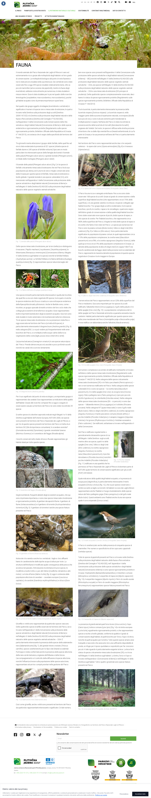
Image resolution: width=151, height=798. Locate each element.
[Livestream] (126, 2)
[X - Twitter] (108, 2)
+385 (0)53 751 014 (35, 773)
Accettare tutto (140, 794)
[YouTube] (105, 2)
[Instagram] (101, 2)
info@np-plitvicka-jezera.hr (55, 773)
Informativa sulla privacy (23, 727)
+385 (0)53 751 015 (22, 773)
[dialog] (75, 791)
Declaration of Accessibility (42, 727)
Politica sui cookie (101, 795)
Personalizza (124, 794)
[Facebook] (98, 2)
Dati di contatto (74, 727)
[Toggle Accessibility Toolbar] (3, 3)
